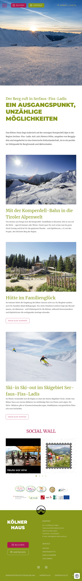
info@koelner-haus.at (57, 536)
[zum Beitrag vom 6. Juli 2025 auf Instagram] (23, 455)
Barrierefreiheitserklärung (20, 575)
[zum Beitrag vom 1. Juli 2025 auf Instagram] (58, 455)
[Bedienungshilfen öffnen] (77, 576)
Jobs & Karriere (49, 555)
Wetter (45, 548)
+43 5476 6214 (54, 533)
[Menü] (8, 5)
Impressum (45, 575)
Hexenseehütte (49, 552)
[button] (8, 457)
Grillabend (47, 559)
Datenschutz (61, 575)
